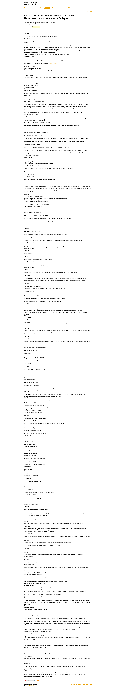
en (88, 3)
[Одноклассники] (38, 680)
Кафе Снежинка (52, 63)
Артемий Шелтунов (76, 684)
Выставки (89, 11)
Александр (30, 2)
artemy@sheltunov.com (33, 685)
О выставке (27, 27)
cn (91, 3)
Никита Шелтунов (87, 684)
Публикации (55, 8)
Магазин (63, 8)
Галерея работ (38, 8)
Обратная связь (72, 8)
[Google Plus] (40, 680)
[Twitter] (36, 680)
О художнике (28, 8)
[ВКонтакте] (35, 680)
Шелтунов (30, 5)
